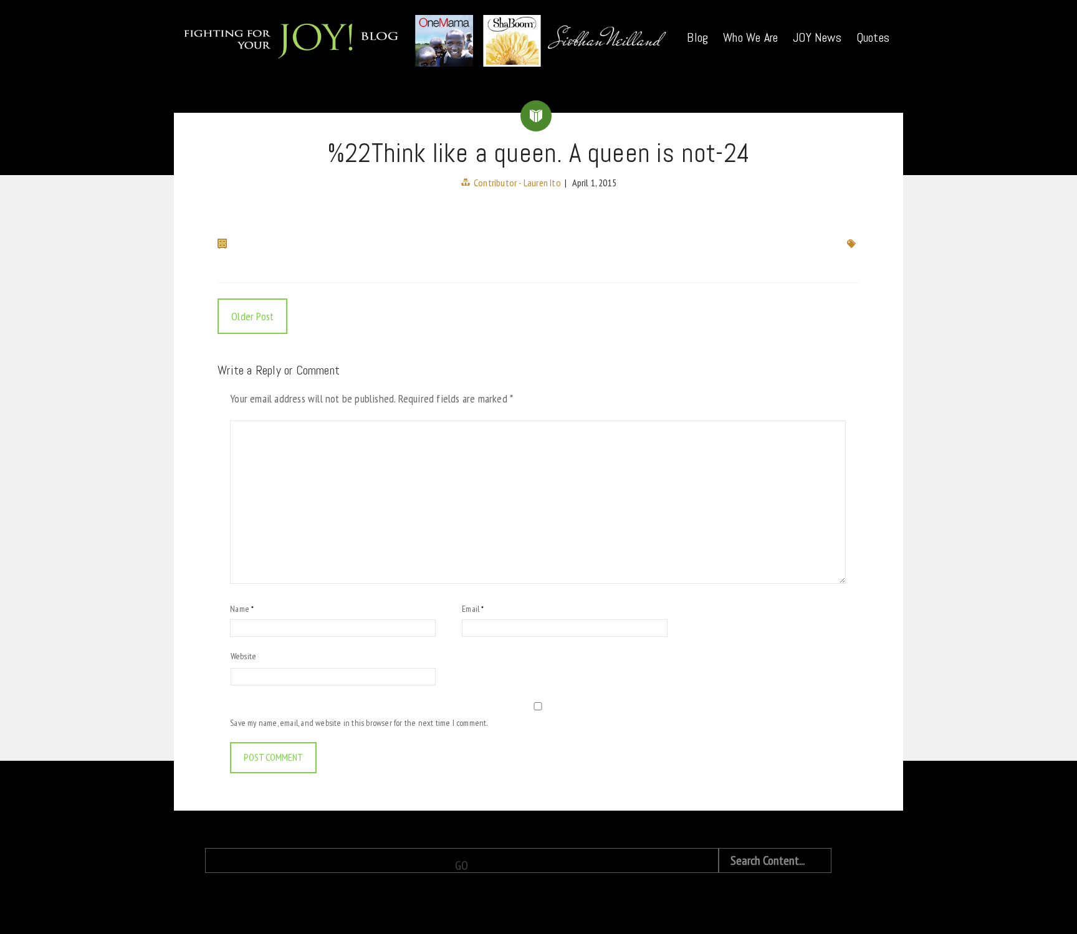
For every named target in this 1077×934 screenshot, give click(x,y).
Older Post (252, 316)
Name (242, 608)
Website (243, 656)
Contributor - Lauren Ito (517, 182)
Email (473, 608)
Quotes (872, 37)
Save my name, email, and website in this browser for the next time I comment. (358, 722)
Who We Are (750, 37)
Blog (697, 37)
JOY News (817, 37)
